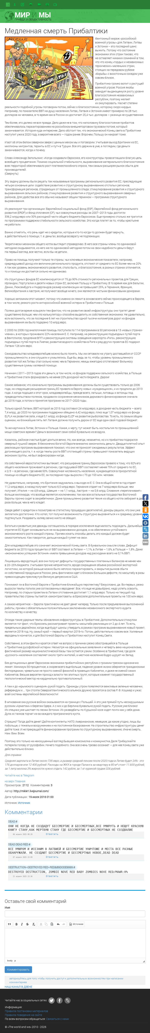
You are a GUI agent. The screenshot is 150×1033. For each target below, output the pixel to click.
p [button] (15, 960)
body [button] (9, 960)
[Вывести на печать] (31, 4)
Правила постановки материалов (26, 1011)
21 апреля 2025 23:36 (22, 876)
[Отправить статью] (23, 4)
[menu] (8, 4)
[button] (9, 924)
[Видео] (39, 4)
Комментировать (18, 969)
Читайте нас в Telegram (19, 775)
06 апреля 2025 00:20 (22, 834)
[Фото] (47, 4)
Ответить (52, 834)
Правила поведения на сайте (23, 1015)
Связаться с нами (57, 1019)
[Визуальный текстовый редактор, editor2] (75, 943)
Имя (7, 907)
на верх (9, 781)
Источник (24, 803)
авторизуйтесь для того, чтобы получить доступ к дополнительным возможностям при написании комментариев (66, 980)
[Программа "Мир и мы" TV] (55, 4)
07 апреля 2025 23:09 (22, 857)
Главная (20, 781)
